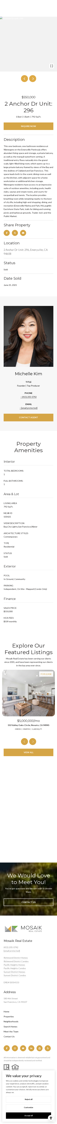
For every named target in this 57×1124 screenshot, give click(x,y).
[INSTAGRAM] (15, 1048)
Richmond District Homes (16, 957)
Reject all (28, 1099)
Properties (9, 1016)
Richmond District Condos (16, 961)
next (32, 78)
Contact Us (9, 1036)
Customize (28, 1107)
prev (24, 78)
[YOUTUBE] (23, 1048)
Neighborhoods (11, 1021)
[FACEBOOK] (7, 1048)
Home (6, 1011)
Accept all (28, 1115)
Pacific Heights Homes (14, 965)
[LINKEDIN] (31, 1048)
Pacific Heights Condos (15, 968)
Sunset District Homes (14, 972)
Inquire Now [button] (28, 126)
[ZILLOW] (39, 1048)
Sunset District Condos (15, 975)
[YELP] (48, 1048)
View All (28, 752)
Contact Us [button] (28, 902)
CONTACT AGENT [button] (28, 417)
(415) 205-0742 (29, 397)
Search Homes (10, 1026)
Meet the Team (11, 1031)
